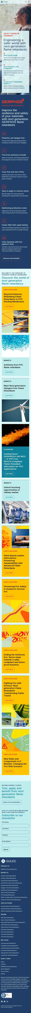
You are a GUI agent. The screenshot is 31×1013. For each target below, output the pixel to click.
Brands (11, 1007)
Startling (7, 1007)
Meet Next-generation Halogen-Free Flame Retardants (15, 388)
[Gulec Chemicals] (4, 2)
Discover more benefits (11, 258)
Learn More (9, 306)
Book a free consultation (11, 802)
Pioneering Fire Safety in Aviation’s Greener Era (15, 589)
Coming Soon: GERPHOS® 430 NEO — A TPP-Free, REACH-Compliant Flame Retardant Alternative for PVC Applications (14, 461)
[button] (26, 2)
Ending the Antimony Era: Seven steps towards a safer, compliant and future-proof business (14, 660)
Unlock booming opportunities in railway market (12, 490)
